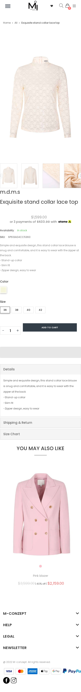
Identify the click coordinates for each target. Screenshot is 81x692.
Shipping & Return (17, 422)
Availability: (7, 230)
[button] (40, 352)
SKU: (2, 237)
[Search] (58, 6)
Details (9, 369)
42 (40, 310)
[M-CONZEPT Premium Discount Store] (33, 6)
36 (5, 310)
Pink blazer (40, 576)
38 (16, 310)
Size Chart (11, 434)
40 (28, 310)
